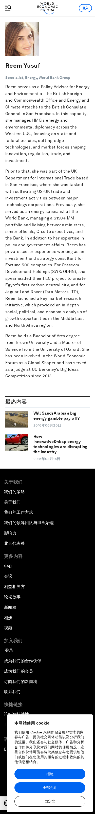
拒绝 (49, 774)
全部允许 (50, 788)
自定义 (50, 801)
